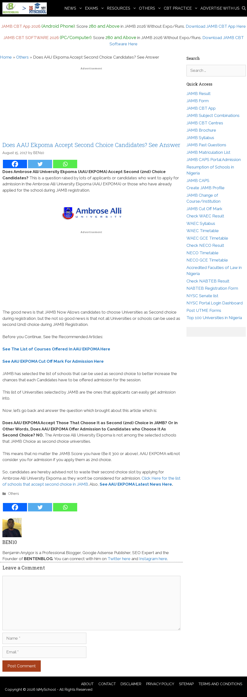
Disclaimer (131, 684)
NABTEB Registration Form (212, 288)
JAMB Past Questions (206, 144)
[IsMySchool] (25, 8)
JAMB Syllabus (200, 137)
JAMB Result (198, 93)
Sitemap (186, 684)
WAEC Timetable (202, 230)
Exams (91, 8)
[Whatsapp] (65, 164)
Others (147, 8)
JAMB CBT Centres (204, 123)
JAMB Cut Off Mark (204, 208)
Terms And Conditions (220, 684)
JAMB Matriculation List (208, 152)
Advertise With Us (220, 8)
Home (6, 57)
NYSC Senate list (202, 295)
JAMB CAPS (197, 180)
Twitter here (119, 558)
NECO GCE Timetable (207, 260)
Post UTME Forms (203, 310)
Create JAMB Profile (205, 187)
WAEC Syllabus (200, 223)
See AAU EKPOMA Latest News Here (136, 484)
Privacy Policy (160, 684)
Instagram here (153, 558)
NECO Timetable (202, 252)
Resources (118, 8)
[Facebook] (15, 164)
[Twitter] (40, 164)
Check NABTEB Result (207, 281)
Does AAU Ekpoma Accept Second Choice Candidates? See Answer (91, 145)
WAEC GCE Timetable (207, 238)
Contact (107, 684)
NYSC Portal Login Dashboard (214, 303)
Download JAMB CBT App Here (216, 26)
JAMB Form (197, 100)
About (87, 684)
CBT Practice (178, 8)
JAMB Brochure (201, 130)
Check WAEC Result (205, 216)
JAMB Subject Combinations (213, 115)
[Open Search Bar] (244, 8)
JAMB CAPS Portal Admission (213, 159)
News (70, 8)
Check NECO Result (205, 245)
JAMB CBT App (201, 108)
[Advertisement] (91, 106)
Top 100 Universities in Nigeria (214, 317)
